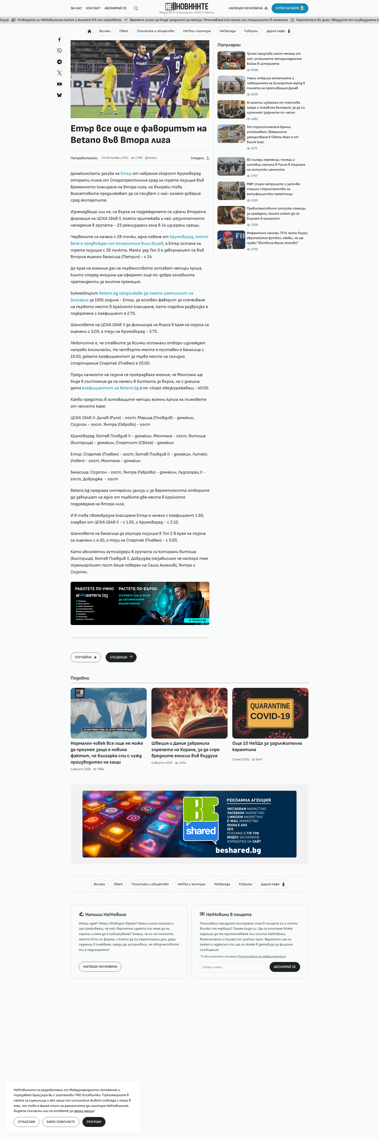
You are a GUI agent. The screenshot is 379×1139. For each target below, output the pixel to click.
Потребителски (84, 158)
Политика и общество (155, 31)
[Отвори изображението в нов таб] (140, 79)
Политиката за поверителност (262, 956)
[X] (59, 73)
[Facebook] (59, 40)
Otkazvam (26, 1122)
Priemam (94, 1122)
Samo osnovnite (61, 1122)
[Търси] (134, 8)
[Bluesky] (59, 95)
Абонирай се (116, 8)
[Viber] (59, 51)
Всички (105, 31)
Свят (123, 31)
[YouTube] (59, 84)
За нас (76, 8)
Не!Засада (228, 31)
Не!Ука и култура (197, 31)
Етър (126, 173)
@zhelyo (151, 158)
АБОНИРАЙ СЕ (285, 967)
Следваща (118, 657)
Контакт (93, 8)
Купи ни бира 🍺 (290, 8)
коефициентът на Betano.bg (110, 388)
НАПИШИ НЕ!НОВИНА (100, 967)
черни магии (84, 1111)
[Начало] (89, 31)
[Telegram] (59, 62)
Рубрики (251, 31)
